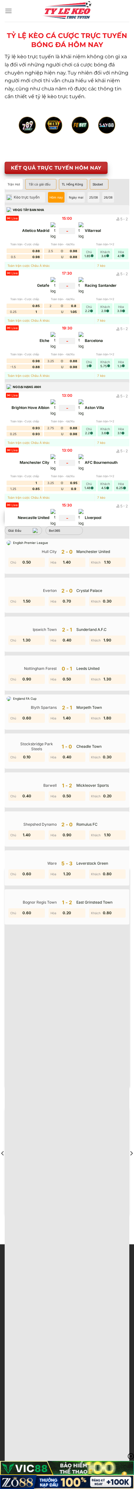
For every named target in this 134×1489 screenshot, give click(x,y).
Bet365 (54, 530)
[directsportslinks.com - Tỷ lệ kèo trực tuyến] (67, 11)
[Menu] (8, 10)
